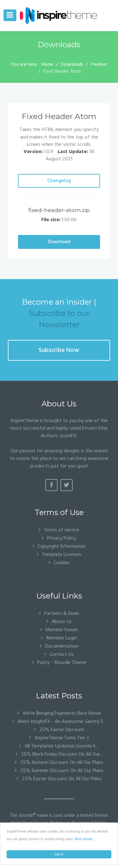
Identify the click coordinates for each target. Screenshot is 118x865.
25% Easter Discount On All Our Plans (61, 779)
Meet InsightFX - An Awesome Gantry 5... (61, 722)
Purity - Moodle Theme (61, 663)
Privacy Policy (61, 538)
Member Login (61, 638)
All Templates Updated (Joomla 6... (61, 746)
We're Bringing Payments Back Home (61, 713)
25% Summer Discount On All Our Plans (61, 771)
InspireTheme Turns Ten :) (61, 738)
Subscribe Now (59, 350)
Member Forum (61, 630)
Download (59, 242)
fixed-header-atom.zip (59, 210)
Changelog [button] (59, 181)
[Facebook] (51, 485)
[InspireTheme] (59, 15)
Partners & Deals (61, 613)
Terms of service (61, 530)
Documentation (61, 646)
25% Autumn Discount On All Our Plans (61, 763)
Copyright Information (62, 546)
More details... (85, 838)
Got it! (59, 854)
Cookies (61, 563)
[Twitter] (66, 485)
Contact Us (61, 654)
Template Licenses (61, 555)
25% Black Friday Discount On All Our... (61, 754)
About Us (62, 622)
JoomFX (68, 436)
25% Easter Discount (61, 730)
